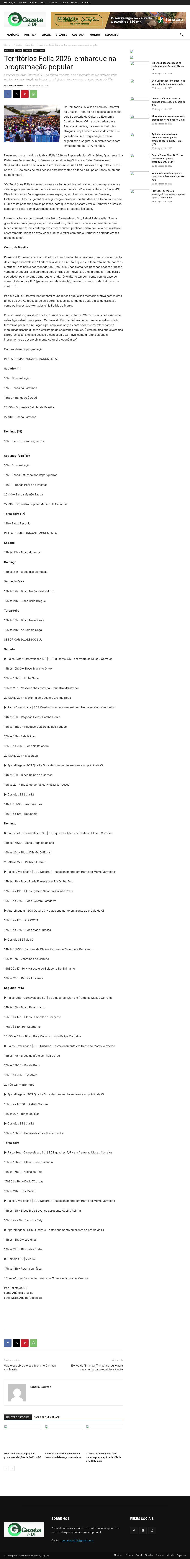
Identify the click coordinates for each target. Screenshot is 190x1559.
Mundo (74, 2)
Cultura (64, 2)
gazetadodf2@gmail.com (78, 1540)
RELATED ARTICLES (18, 1417)
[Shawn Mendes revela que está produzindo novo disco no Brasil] (139, 121)
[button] (181, 35)
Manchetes (39, 50)
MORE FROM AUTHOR (47, 1417)
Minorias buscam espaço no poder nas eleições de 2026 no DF (168, 66)
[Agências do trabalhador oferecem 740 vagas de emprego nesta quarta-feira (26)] (139, 139)
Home (7, 44)
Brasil (43, 2)
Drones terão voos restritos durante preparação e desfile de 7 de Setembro (103, 1457)
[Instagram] (143, 1530)
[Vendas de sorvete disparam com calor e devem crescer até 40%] (139, 177)
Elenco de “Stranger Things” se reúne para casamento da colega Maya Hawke (97, 1367)
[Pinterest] (25, 94)
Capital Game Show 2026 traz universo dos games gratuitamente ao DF (167, 158)
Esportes (86, 2)
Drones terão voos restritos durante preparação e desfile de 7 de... (168, 102)
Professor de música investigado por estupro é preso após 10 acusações (168, 194)
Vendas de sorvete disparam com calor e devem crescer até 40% (168, 176)
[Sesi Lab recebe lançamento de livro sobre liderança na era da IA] (63, 1438)
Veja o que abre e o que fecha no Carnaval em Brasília (30, 1367)
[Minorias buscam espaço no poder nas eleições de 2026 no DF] (22, 1438)
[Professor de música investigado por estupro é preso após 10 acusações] (139, 195)
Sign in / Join (10, 2)
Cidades (53, 2)
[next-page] (12, 1468)
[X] (16, 94)
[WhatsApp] (33, 94)
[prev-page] (6, 1468)
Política (33, 2)
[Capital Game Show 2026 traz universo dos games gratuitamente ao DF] (139, 160)
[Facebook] (8, 94)
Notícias (23, 2)
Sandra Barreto (15, 85)
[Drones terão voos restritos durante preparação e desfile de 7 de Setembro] (104, 1438)
